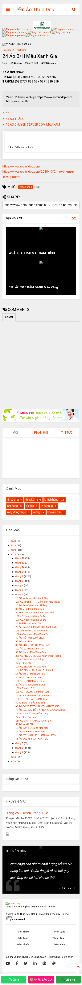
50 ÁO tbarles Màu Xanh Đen (30, 652)
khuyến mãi (54, 512)
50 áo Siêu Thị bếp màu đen (30, 702)
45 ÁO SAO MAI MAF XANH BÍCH (32, 253)
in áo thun (47, 505)
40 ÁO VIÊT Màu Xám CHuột (30, 638)
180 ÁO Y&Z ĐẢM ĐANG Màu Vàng (33, 287)
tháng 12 (20, 558)
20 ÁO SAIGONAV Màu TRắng (31, 605)
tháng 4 (19, 594)
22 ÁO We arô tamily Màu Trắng (31, 713)
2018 (14, 757)
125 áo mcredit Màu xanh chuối (31, 630)
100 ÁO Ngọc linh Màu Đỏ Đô (30, 616)
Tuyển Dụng (58, 931)
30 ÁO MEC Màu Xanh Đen (29, 609)
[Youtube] (8, 963)
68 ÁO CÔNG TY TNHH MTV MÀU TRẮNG (37, 706)
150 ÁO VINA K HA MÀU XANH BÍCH (34, 720)
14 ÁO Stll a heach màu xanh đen (32, 695)
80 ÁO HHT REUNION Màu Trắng (32, 645)
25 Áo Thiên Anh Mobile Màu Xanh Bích (36, 627)
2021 (14, 545)
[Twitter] (26, 963)
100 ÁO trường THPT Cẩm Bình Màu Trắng (37, 602)
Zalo (16, 979)
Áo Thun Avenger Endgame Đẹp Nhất (35, 612)
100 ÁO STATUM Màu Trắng (30, 681)
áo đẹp (30, 505)
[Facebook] (17, 963)
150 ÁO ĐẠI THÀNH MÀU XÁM (31, 699)
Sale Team (23, 938)
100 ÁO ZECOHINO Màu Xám (30, 666)
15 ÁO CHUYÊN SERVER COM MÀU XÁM (33, 124)
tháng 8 (19, 576)
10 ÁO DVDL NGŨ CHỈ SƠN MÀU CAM (35, 735)
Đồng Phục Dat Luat (25, 717)
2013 (14, 761)
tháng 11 (20, 562)
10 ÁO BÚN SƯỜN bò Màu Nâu (31, 728)
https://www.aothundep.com (21, 166)
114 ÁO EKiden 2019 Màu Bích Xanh (34, 670)
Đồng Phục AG (23, 663)
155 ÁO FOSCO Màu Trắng (29, 659)
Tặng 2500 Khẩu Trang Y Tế (27, 813)
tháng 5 (19, 590)
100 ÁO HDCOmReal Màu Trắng (32, 692)
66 (7, 113)
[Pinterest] (44, 963)
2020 (14, 550)
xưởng (36, 512)
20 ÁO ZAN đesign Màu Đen (30, 684)
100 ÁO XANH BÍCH (25, 688)
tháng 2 (19, 748)
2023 (14, 541)
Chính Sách (59, 944)
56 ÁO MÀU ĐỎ (23, 641)
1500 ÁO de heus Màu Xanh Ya (31, 634)
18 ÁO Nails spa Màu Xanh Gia (31, 598)
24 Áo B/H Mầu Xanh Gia (28, 623)
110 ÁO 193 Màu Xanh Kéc (29, 648)
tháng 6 (19, 585)
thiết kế (29, 499)
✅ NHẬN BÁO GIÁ (41, 979)
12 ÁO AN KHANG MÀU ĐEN (30, 731)
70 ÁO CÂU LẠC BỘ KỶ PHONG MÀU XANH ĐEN (41, 710)
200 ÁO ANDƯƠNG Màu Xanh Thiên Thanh (38, 656)
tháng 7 (19, 581)
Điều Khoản (23, 944)
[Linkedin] (35, 963)
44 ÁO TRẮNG (15, 119)
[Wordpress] (54, 963)
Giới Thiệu (23, 931)
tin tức (11, 499)
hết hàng (12, 505)
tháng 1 (19, 752)
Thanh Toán (58, 938)
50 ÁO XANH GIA (24, 724)
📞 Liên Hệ (68, 979)
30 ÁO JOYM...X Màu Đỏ (28, 677)
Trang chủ (6, 50)
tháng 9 (19, 572)
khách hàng (21, 50)
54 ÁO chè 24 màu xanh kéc (30, 674)
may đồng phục (16, 512)
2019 (14, 554)
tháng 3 (19, 743)
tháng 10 (20, 567)
